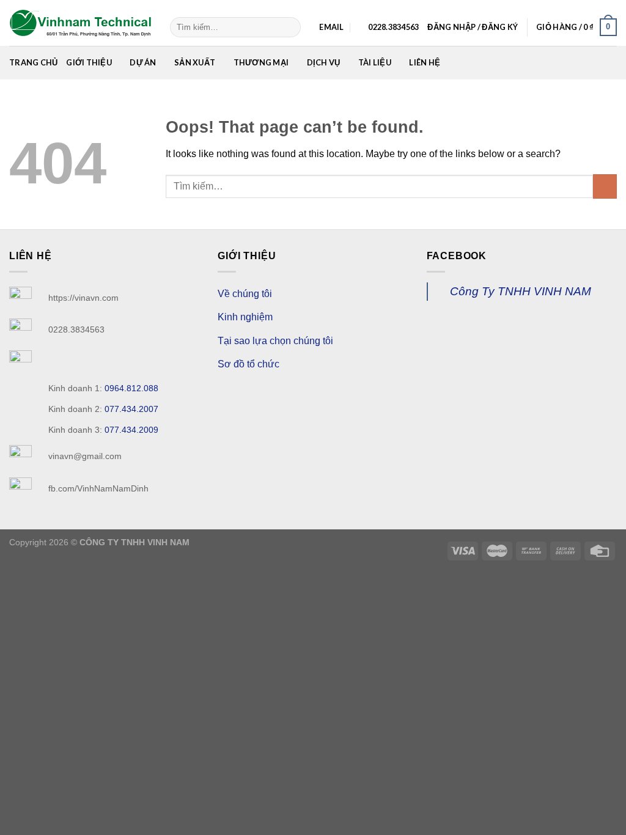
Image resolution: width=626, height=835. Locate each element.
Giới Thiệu (89, 62)
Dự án (143, 62)
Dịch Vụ (324, 62)
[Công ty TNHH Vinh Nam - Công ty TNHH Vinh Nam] (80, 23)
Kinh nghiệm (245, 317)
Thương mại (261, 62)
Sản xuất (194, 62)
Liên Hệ (424, 62)
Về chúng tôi (245, 294)
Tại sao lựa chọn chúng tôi (275, 341)
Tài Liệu (374, 62)
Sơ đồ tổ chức (248, 364)
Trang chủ (33, 62)
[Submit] (289, 27)
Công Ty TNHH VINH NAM (520, 291)
